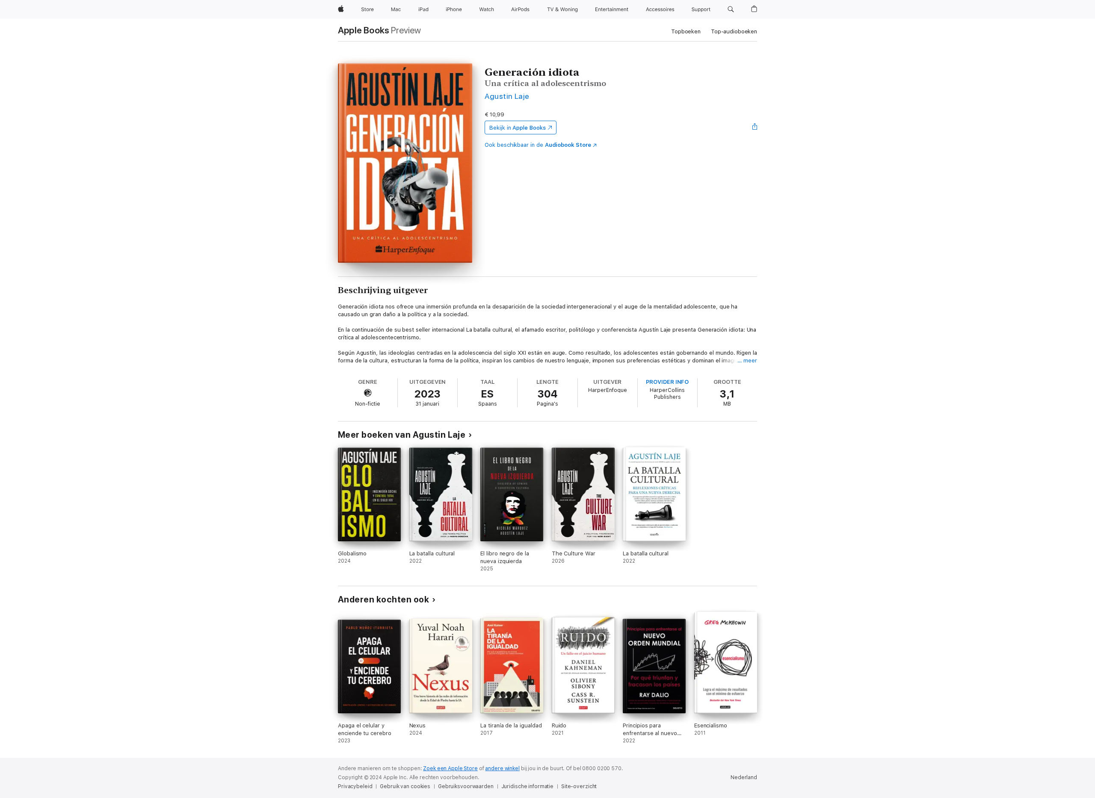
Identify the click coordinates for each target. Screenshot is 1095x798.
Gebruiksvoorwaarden (466, 786)
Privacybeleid (355, 786)
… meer (747, 360)
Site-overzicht (579, 786)
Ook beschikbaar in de (538, 145)
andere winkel (502, 768)
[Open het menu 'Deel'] (755, 127)
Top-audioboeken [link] (734, 31)
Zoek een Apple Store (450, 768)
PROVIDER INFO (667, 382)
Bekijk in (517, 128)
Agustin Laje (507, 96)
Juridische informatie (527, 786)
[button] (730, 9)
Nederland (744, 777)
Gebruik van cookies (405, 786)
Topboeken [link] (686, 31)
